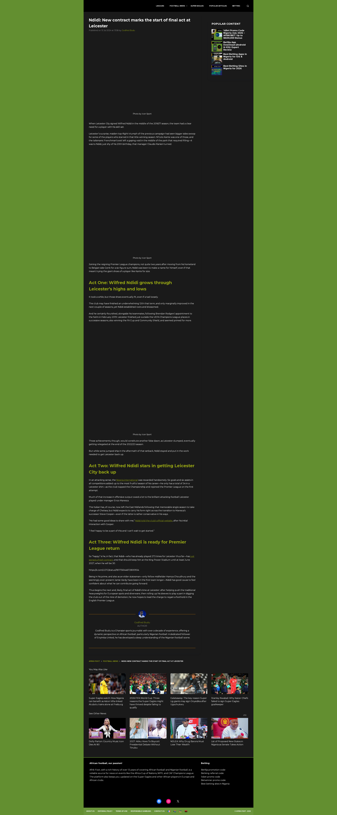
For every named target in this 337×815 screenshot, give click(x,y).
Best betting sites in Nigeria (215, 784)
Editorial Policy (105, 811)
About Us (90, 811)
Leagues (160, 6)
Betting (236, 6)
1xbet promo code (210, 777)
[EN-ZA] (175, 811)
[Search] (248, 6)
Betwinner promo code (213, 780)
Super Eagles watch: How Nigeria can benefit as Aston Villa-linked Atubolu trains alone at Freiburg (106, 701)
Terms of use (121, 811)
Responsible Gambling (141, 811)
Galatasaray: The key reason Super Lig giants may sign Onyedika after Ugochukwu (188, 701)
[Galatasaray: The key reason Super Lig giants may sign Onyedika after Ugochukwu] (188, 683)
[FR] (169, 811)
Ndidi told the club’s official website (153, 520)
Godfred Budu (128, 30)
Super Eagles (197, 6)
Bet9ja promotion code (213, 770)
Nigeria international (127, 480)
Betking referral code (212, 773)
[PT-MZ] (180, 811)
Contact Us (159, 811)
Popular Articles (218, 6)
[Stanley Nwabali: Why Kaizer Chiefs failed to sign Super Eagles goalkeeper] (229, 683)
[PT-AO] (186, 811)
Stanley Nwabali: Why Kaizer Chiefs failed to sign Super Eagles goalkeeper (229, 701)
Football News (177, 6)
